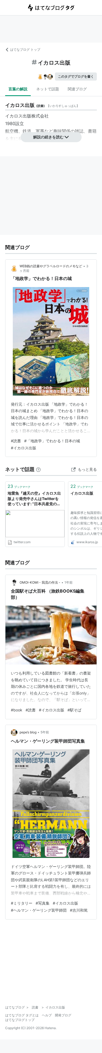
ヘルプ (47, 1015)
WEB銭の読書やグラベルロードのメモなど (51, 266)
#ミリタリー (21, 903)
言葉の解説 (17, 89)
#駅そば (74, 710)
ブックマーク (19, 486)
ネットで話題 (47, 89)
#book (16, 710)
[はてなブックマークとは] (38, 469)
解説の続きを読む (48, 137)
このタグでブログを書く (76, 76)
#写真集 (43, 903)
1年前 (68, 582)
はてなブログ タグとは (22, 1015)
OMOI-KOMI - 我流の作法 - (40, 582)
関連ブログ (77, 89)
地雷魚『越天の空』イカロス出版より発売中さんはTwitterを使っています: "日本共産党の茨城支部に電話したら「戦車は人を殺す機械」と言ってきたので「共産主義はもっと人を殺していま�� (34, 499)
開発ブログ (63, 1015)
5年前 (45, 732)
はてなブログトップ (20, 1020)
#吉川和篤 (79, 910)
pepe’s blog (28, 732)
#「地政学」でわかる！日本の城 (52, 440)
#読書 (16, 440)
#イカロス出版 (23, 448)
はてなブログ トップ (25, 49)
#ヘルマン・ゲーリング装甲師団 (39, 910)
